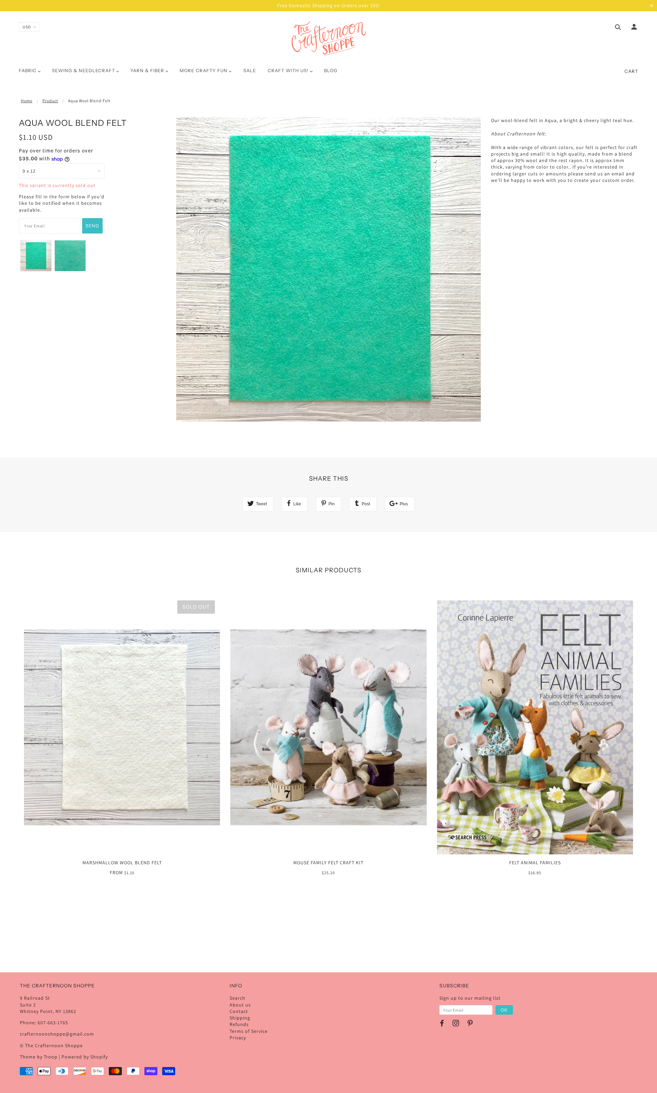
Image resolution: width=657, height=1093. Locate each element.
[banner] (329, 39)
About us (240, 1005)
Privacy (238, 1038)
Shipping (240, 1018)
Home (27, 100)
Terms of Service (249, 1031)
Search (237, 998)
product (50, 100)
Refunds (239, 1024)
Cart (631, 71)
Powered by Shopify (85, 1057)
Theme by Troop (38, 1057)
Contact (239, 1011)
